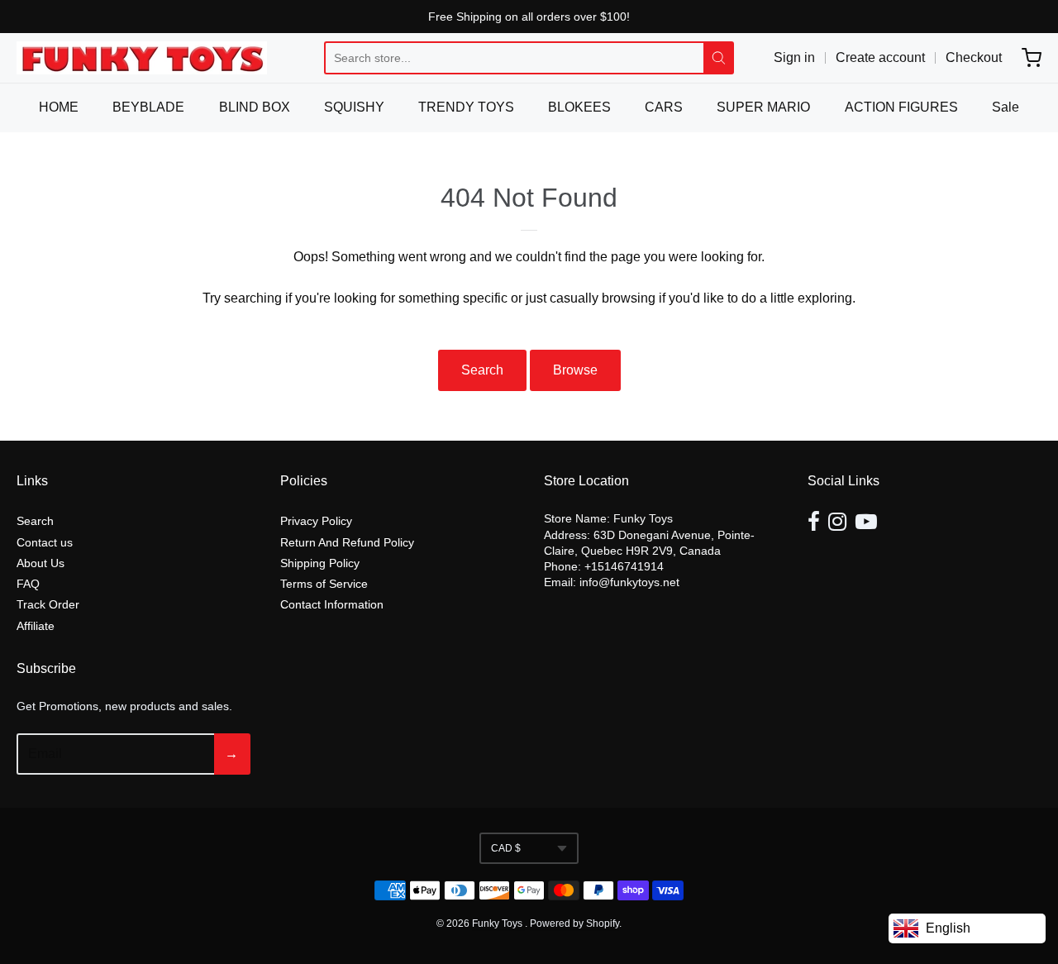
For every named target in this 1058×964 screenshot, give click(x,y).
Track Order (48, 604)
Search (482, 370)
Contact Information (332, 604)
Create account (880, 57)
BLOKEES (579, 107)
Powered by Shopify (574, 923)
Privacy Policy (316, 520)
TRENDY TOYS (466, 107)
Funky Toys (498, 923)
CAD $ (506, 848)
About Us (40, 563)
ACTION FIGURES (901, 107)
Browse (575, 370)
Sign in (794, 57)
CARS (664, 107)
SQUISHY (354, 107)
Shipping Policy (320, 563)
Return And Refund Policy (347, 542)
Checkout (974, 57)
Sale (1005, 107)
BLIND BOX (254, 107)
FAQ (28, 583)
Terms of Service (324, 583)
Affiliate (36, 625)
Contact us (45, 542)
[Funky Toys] (142, 57)
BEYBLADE (148, 107)
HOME (59, 107)
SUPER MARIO (763, 107)
